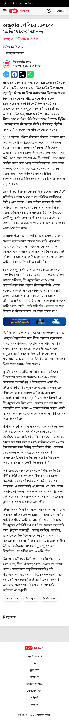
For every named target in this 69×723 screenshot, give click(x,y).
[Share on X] (22, 74)
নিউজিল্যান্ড (49, 598)
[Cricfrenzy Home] (19, 10)
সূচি (4, 3)
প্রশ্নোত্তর (35, 705)
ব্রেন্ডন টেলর (12, 598)
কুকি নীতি (34, 670)
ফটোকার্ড (29, 3)
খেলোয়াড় (12, 3)
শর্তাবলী (34, 698)
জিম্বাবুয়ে (31, 598)
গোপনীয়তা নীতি (34, 657)
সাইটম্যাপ (34, 663)
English (60, 11)
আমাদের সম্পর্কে (34, 684)
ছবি (21, 3)
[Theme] (49, 11)
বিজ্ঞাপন (35, 677)
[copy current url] (6, 74)
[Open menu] (5, 11)
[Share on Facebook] (14, 74)
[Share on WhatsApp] (30, 74)
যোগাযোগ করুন (34, 691)
